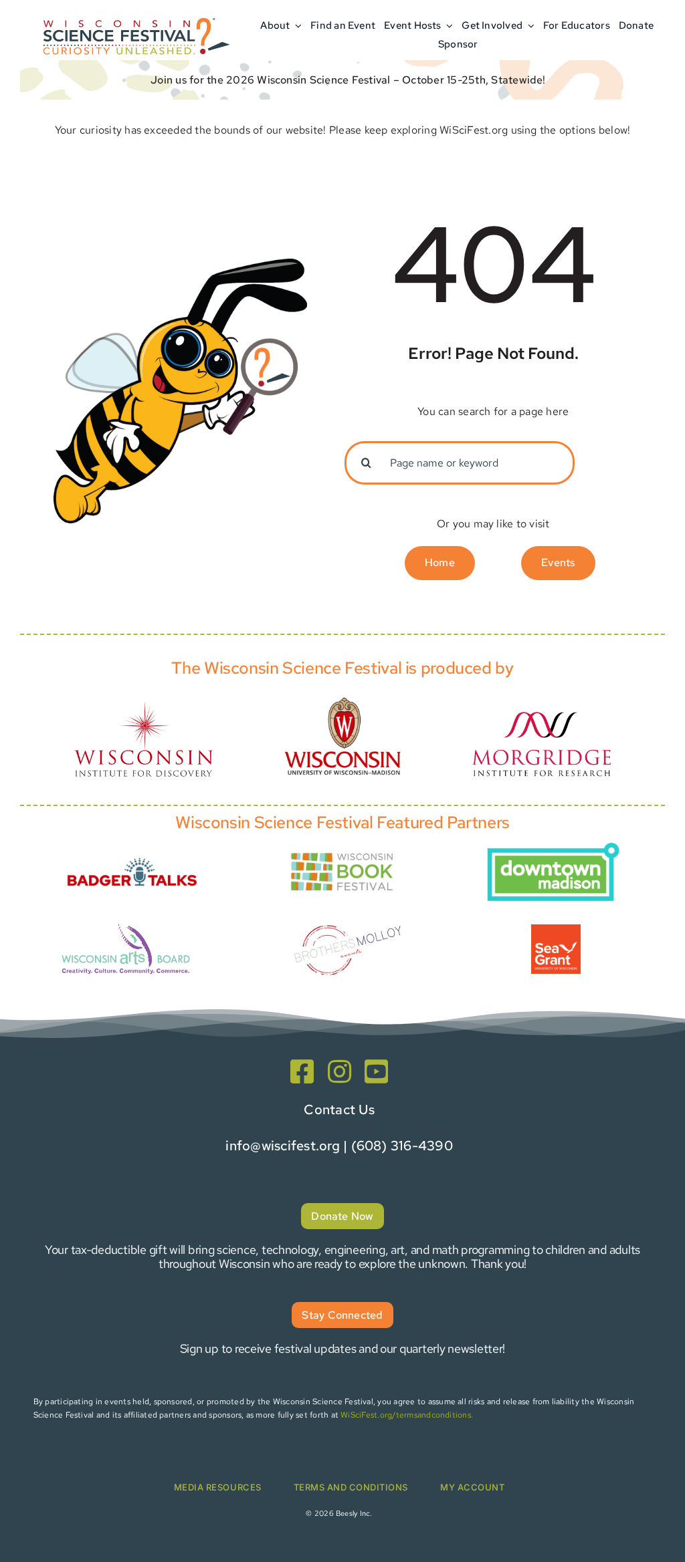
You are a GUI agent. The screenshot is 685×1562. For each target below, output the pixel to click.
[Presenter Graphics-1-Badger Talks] (131, 853)
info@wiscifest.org (282, 1145)
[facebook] (302, 1071)
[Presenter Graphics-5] (556, 929)
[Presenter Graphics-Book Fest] (342, 852)
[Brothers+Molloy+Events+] (348, 913)
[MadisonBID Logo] (552, 848)
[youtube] (376, 1071)
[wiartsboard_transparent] (126, 924)
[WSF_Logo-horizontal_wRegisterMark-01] (134, 15)
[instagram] (339, 1071)
